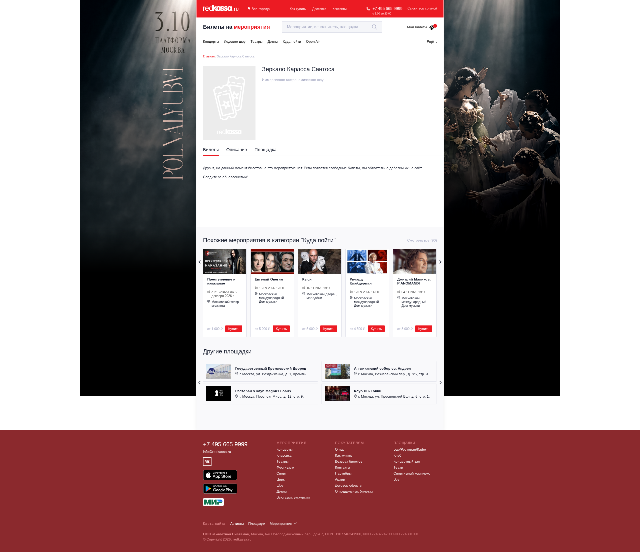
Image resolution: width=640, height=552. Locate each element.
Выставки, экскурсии (293, 497)
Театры (282, 461)
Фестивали (285, 467)
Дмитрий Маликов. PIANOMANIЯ (414, 281)
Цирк (280, 479)
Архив (340, 479)
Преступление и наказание (221, 281)
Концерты (284, 449)
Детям (281, 491)
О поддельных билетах (354, 491)
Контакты (339, 9)
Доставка (319, 9)
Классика (284, 455)
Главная (209, 56)
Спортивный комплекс (412, 473)
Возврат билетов (348, 461)
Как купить (298, 9)
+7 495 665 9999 (387, 8)
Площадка (265, 149)
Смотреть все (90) (422, 240)
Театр (398, 467)
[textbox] (332, 27)
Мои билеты (417, 27)
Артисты (237, 524)
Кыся (307, 279)
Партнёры (343, 473)
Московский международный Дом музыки (271, 297)
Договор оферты (348, 485)
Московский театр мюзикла (225, 303)
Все (397, 479)
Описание (236, 149)
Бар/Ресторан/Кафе (410, 449)
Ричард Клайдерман (361, 281)
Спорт (281, 473)
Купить (233, 329)
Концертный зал (407, 461)
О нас (339, 449)
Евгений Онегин (269, 279)
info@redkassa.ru (217, 452)
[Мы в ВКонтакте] (207, 461)
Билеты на (236, 27)
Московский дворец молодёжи (321, 296)
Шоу (280, 485)
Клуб (397, 455)
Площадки (256, 524)
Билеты (211, 149)
